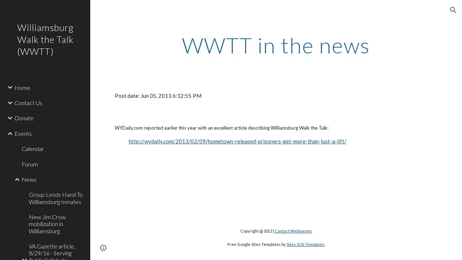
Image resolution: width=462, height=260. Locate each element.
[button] (453, 10)
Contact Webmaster (293, 231)
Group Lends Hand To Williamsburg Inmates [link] (56, 198)
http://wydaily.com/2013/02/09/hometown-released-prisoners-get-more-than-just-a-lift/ (237, 141)
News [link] (29, 179)
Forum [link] (30, 164)
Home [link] (22, 87)
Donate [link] (24, 117)
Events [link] (23, 133)
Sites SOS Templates (305, 244)
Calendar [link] (33, 148)
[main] (276, 45)
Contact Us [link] (28, 102)
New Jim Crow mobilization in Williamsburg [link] (47, 223)
